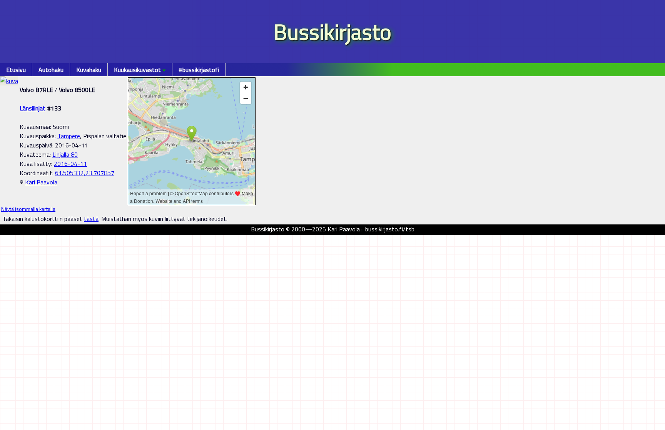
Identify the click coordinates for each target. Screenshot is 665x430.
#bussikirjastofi (199, 69)
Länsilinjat (32, 108)
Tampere (68, 136)
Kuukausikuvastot (140, 69)
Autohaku (50, 69)
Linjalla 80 (65, 154)
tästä (91, 218)
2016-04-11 (70, 163)
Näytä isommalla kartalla (28, 209)
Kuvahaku (88, 69)
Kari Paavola (41, 182)
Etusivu (16, 69)
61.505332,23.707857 (84, 172)
